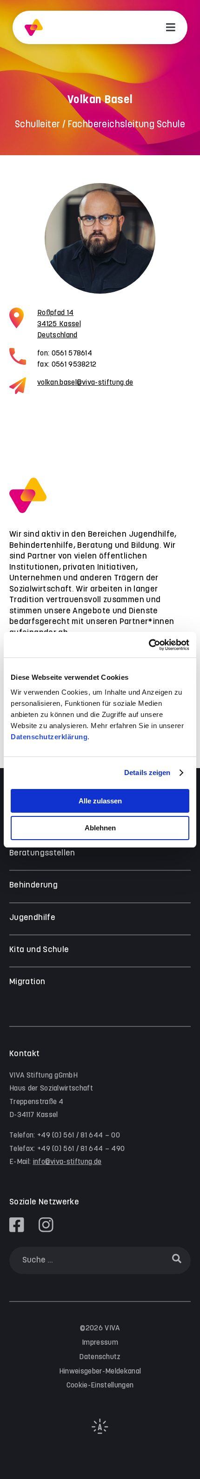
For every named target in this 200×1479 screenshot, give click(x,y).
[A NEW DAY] (100, 1431)
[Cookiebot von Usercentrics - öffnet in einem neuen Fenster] (148, 645)
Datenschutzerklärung (49, 737)
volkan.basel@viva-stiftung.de (85, 382)
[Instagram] (46, 1224)
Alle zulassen (100, 801)
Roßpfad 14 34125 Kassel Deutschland (59, 324)
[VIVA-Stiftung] (34, 27)
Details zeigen (147, 772)
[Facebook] (16, 1224)
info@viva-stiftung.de (67, 1161)
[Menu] (170, 27)
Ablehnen (100, 828)
